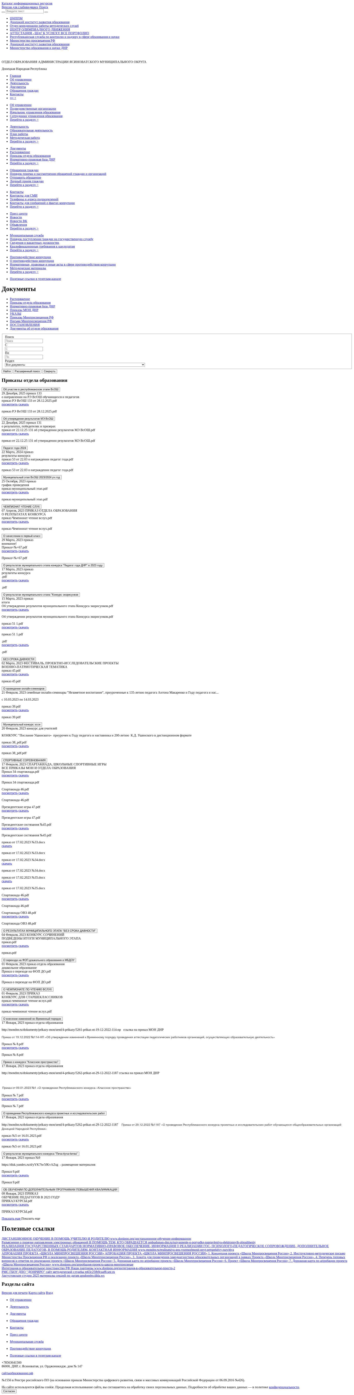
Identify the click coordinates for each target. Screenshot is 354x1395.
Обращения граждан (24, 170)
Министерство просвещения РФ (32, 40)
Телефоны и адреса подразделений (34, 199)
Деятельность (19, 126)
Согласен (9, 1391)
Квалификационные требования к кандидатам (42, 246)
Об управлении (21, 105)
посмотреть (10, 404)
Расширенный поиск (27, 371)
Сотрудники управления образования (36, 116)
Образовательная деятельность (31, 130)
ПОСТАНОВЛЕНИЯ (25, 324)
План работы (19, 134)
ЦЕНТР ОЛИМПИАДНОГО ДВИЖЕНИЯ (40, 29)
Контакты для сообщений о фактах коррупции (42, 203)
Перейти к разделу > (24, 119)
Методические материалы (28, 268)
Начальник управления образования (35, 112)
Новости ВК (18, 221)
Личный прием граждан (27, 181)
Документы (18, 148)
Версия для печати (15, 1293)
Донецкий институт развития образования (39, 22)
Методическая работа (25, 137)
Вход (49, 1293)
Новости (16, 217)
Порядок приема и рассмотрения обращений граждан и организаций (58, 174)
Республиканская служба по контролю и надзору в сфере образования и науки (64, 37)
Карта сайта (36, 1293)
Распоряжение (20, 152)
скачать (23, 404)
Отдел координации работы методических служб (44, 25)
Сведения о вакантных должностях (34, 242)
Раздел (9, 361)
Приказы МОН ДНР (24, 310)
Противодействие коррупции (30, 257)
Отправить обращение (25, 177)
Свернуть (50, 371)
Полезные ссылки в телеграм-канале (35, 279)
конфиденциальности (284, 1387)
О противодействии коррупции (32, 261)
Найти (7, 371)
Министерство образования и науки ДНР (39, 48)
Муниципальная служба (27, 235)
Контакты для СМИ (23, 195)
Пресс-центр (18, 213)
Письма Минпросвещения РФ (31, 321)
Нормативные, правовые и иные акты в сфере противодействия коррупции (63, 264)
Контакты (17, 192)
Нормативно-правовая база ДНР (32, 159)
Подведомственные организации (33, 108)
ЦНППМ (16, 18)
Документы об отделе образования (34, 328)
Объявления (18, 224)
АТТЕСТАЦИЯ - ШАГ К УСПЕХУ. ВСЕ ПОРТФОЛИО (49, 33)
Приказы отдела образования (30, 156)
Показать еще (11, 1218)
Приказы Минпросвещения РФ (32, 317)
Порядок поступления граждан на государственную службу (51, 239)
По (7, 353)
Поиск (9, 337)
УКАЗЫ (15, 313)
